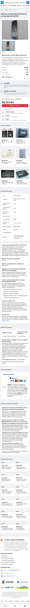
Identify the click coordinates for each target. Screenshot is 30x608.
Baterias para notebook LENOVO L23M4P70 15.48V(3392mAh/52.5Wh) (22, 480)
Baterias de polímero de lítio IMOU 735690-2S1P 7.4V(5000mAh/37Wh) (7, 504)
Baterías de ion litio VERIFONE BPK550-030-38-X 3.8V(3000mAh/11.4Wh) (21, 468)
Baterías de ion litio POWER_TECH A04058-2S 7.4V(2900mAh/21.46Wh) (22, 517)
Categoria (6, 9)
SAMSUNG (17, 601)
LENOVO (11, 601)
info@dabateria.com (14, 570)
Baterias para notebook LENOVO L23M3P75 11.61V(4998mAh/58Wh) (7, 492)
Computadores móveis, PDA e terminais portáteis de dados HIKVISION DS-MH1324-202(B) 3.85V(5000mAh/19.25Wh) (8, 517)
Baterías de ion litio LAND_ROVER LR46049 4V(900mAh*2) (21, 492)
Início (2, 9)
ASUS (6, 601)
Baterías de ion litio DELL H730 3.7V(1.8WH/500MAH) (7, 142)
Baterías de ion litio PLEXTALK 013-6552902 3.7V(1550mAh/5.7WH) (21, 163)
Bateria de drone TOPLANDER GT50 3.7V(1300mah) (20, 529)
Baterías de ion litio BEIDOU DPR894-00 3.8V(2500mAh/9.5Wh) (7, 480)
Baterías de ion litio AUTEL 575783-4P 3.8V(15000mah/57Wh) (7, 183)
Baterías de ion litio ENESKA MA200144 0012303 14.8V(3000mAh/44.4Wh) (22, 142)
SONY (22, 601)
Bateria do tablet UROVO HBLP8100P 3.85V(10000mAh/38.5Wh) (22, 504)
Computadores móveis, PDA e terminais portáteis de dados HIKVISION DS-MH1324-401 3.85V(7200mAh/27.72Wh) (8, 529)
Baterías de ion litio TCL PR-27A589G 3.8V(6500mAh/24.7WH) (7, 163)
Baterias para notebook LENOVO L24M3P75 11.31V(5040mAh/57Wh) (7, 468)
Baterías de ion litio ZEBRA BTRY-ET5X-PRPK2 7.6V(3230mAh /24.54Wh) (22, 183)
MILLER (10, 9)
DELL (2, 601)
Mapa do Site (10, 576)
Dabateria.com (5, 320)
